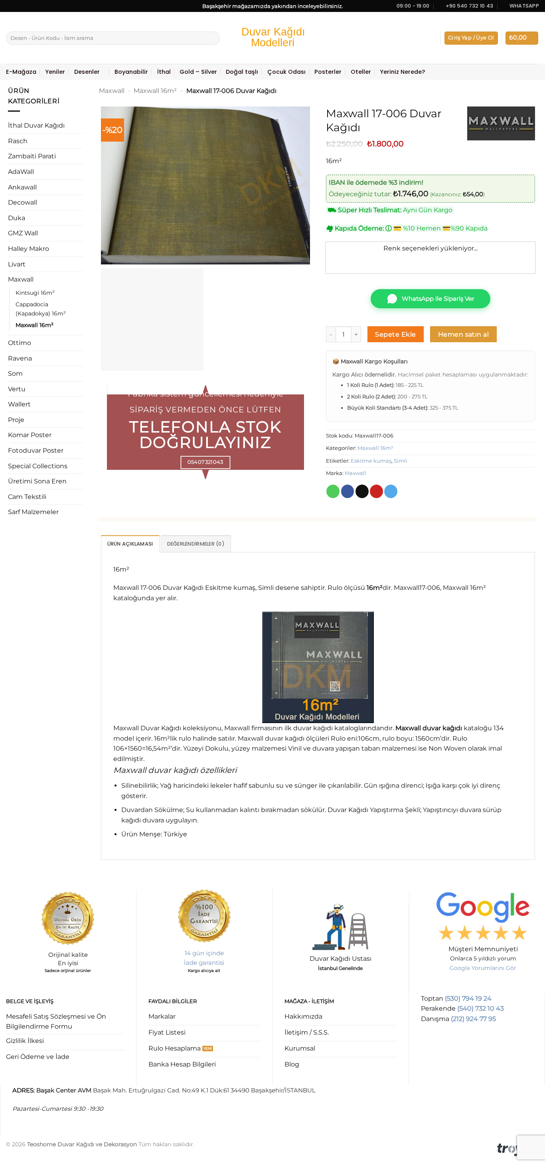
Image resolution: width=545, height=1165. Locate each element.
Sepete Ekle (395, 334)
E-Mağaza (21, 72)
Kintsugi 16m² (35, 292)
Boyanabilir (131, 72)
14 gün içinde (204, 953)
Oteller (361, 72)
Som (15, 373)
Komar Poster (29, 435)
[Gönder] (212, 38)
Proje (16, 420)
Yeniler (55, 72)
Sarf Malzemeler (33, 512)
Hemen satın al (463, 334)
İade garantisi (204, 962)
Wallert (19, 404)
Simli (400, 461)
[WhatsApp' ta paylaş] (333, 491)
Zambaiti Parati (32, 156)
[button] (471, 38)
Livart (17, 264)
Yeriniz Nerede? (402, 72)
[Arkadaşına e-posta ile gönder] (362, 491)
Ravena (20, 358)
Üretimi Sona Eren (37, 481)
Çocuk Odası (286, 72)
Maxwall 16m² (34, 325)
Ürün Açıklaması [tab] (130, 543)
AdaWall (21, 171)
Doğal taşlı (242, 72)
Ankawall (22, 187)
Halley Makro (28, 248)
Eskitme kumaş (371, 461)
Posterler (328, 72)
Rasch (18, 141)
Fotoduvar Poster (35, 450)
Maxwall (21, 279)
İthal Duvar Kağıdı (36, 125)
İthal (164, 72)
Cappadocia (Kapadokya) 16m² (41, 309)
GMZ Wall (23, 233)
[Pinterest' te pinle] (376, 491)
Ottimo (19, 343)
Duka (16, 218)
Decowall (22, 202)
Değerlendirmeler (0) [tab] (196, 543)
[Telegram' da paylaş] (390, 491)
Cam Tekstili (27, 497)
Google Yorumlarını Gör (483, 968)
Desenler (87, 72)
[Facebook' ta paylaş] (347, 491)
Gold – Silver (198, 72)
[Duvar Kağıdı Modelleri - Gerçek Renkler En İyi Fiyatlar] (272, 38)
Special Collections (37, 466)
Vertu (17, 389)
